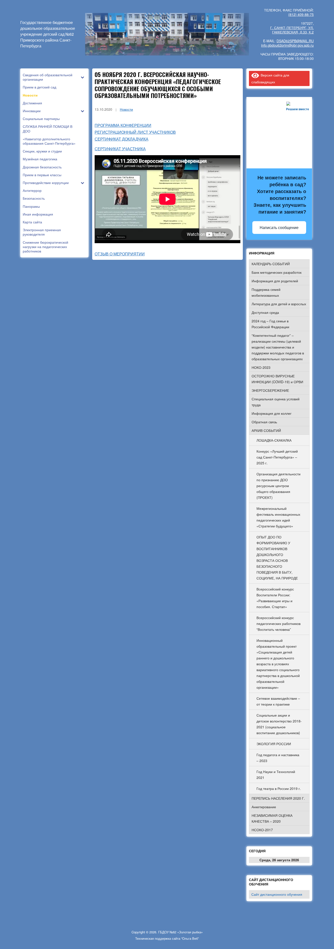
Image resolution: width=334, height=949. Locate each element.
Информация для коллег (271, 413)
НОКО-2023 (261, 367)
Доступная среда (265, 312)
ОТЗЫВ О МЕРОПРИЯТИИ (120, 254)
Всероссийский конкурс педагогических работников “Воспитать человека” (278, 623)
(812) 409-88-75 (301, 14)
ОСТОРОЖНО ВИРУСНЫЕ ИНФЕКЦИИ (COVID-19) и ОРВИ (277, 378)
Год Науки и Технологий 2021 (275, 774)
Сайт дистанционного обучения (276, 894)
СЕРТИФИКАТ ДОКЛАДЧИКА (121, 139)
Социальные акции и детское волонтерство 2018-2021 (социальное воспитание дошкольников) (279, 724)
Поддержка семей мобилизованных (266, 292)
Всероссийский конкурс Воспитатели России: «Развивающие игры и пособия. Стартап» (275, 598)
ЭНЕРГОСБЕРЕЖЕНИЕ (270, 390)
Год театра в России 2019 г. (278, 788)
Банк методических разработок (276, 272)
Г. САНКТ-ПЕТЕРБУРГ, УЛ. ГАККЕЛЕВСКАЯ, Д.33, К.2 (292, 29)
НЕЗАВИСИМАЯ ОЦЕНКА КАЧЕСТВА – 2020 (272, 818)
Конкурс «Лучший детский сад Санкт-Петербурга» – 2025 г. (277, 457)
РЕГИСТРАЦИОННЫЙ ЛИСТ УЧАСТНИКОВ (135, 132)
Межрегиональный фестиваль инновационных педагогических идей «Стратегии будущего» (278, 517)
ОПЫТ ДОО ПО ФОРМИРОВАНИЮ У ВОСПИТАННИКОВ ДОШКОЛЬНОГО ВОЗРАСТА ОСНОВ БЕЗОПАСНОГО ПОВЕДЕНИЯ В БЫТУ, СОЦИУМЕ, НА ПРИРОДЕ (277, 557)
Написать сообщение (279, 228)
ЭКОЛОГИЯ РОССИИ (273, 743)
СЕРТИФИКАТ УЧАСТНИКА (120, 149)
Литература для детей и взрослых (279, 303)
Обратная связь (264, 421)
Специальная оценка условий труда (276, 401)
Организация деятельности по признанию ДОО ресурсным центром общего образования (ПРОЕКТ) (278, 485)
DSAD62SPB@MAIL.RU (295, 40)
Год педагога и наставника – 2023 (277, 757)
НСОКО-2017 (262, 829)
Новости (126, 109)
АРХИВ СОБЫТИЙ (266, 430)
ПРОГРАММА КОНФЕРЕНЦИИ (123, 125)
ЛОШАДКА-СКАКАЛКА (273, 440)
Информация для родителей (275, 280)
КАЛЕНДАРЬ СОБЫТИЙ (271, 263)
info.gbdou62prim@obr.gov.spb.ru (287, 45)
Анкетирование (264, 806)
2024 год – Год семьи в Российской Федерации (270, 323)
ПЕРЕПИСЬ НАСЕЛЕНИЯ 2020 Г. (278, 798)
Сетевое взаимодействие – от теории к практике (278, 701)
